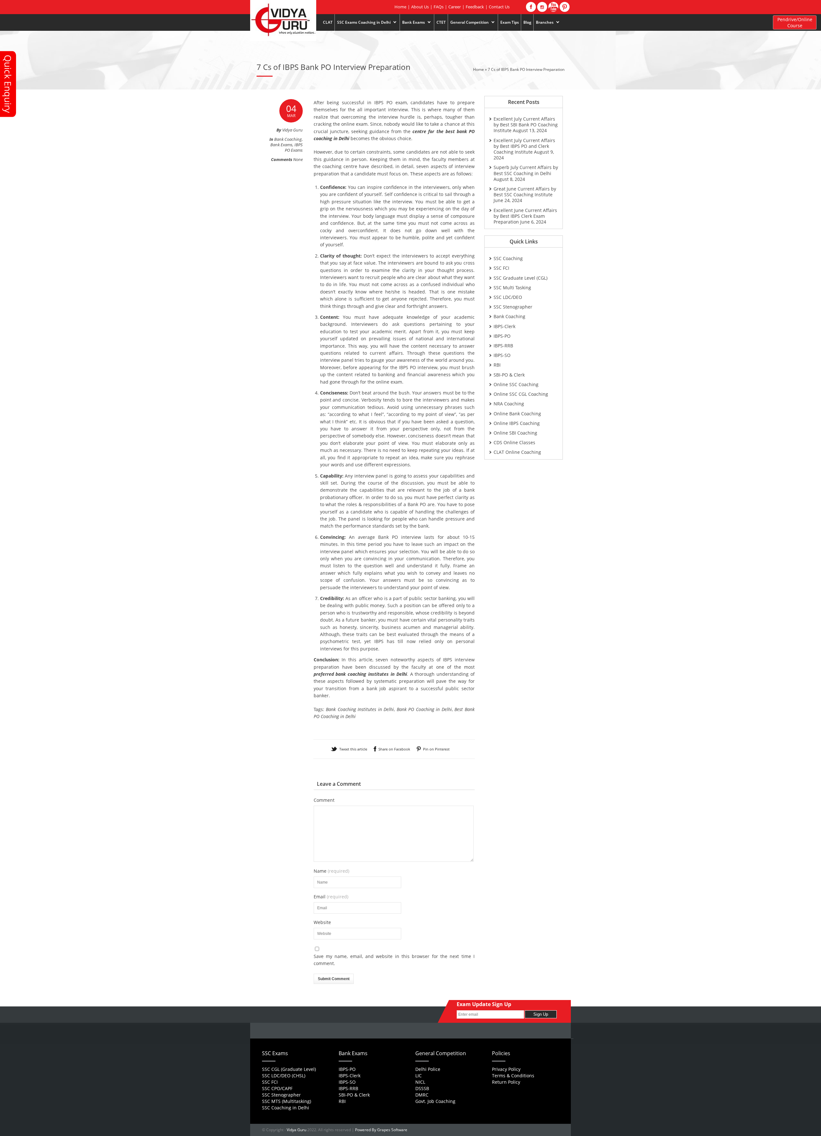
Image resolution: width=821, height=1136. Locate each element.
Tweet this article (353, 749)
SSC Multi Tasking (512, 287)
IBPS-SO (502, 355)
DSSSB (422, 1088)
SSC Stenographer (513, 307)
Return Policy (506, 1082)
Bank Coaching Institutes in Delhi (360, 709)
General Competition (468, 22)
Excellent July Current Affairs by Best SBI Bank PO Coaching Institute (526, 124)
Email (331, 896)
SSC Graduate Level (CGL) (520, 278)
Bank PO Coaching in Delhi (424, 709)
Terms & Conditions (513, 1075)
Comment (324, 800)
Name (331, 871)
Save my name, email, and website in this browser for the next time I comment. (394, 959)
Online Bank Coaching (517, 414)
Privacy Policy (506, 1069)
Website (322, 922)
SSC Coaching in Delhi (285, 1108)
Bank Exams (412, 22)
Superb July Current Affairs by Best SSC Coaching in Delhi (526, 170)
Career (454, 7)
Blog (527, 22)
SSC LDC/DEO (508, 297)
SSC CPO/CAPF (277, 1088)
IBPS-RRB (503, 346)
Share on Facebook (394, 749)
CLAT (328, 22)
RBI (497, 365)
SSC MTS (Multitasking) (286, 1101)
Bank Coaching (288, 139)
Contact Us (499, 7)
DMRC (421, 1095)
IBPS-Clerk (504, 326)
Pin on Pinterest (436, 749)
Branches (544, 22)
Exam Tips (509, 22)
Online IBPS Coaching (517, 423)
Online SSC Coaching (516, 384)
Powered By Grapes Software (381, 1129)
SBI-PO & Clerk (509, 375)
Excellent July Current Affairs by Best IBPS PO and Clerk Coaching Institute (524, 146)
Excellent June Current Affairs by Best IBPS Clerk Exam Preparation (525, 216)
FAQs (439, 7)
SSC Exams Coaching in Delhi (363, 22)
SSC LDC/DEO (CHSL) (283, 1075)
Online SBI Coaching (515, 433)
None (298, 159)
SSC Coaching (508, 258)
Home (400, 7)
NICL (420, 1082)
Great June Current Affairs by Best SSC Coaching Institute (525, 192)
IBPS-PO (502, 336)
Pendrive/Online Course (794, 22)
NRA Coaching (509, 404)
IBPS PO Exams (294, 147)
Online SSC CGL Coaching (521, 394)
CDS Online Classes (514, 442)
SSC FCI (501, 268)
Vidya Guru (296, 1129)
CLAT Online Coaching (517, 452)
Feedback (475, 7)
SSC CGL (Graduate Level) (289, 1069)
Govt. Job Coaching (435, 1101)
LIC (418, 1075)
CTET (441, 22)
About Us (420, 7)
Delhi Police (427, 1069)
